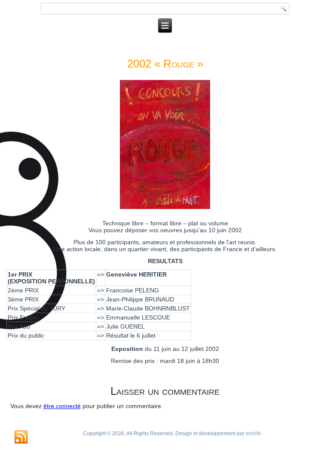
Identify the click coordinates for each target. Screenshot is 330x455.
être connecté (62, 406)
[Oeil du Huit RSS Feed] (21, 437)
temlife (253, 433)
